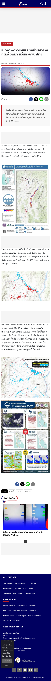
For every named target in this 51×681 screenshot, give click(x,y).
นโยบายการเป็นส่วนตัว (11, 620)
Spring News (28, 588)
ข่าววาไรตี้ (33, 611)
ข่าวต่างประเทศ (8, 615)
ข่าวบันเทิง (7, 611)
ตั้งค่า (7, 665)
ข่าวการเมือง (22, 606)
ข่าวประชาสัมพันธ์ (34, 615)
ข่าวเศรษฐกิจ (21, 615)
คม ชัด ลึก (32, 583)
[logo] (21, 4)
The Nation (7, 583)
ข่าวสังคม (12, 64)
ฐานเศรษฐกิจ (30, 593)
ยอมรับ (7, 661)
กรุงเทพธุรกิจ (8, 588)
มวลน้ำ (11, 491)
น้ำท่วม (19, 491)
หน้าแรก (4, 64)
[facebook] (31, 99)
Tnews (20, 593)
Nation (18, 588)
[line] (41, 99)
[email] (46, 99)
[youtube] (25, 670)
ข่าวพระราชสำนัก (9, 606)
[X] (19, 670)
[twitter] (36, 99)
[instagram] (36, 670)
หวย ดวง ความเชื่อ (20, 611)
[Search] (42, 3)
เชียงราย (28, 491)
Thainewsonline (9, 593)
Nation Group (20, 583)
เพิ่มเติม (8, 656)
